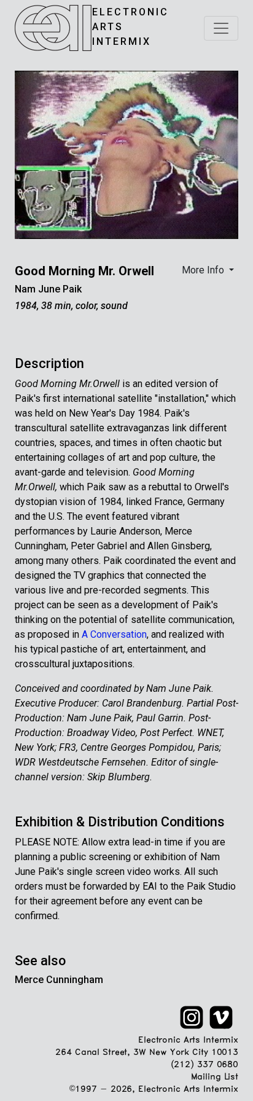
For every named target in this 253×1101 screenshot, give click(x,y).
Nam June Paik (48, 289)
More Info (204, 270)
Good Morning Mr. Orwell (84, 271)
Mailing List (214, 1077)
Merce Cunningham (59, 979)
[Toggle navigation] (221, 28)
